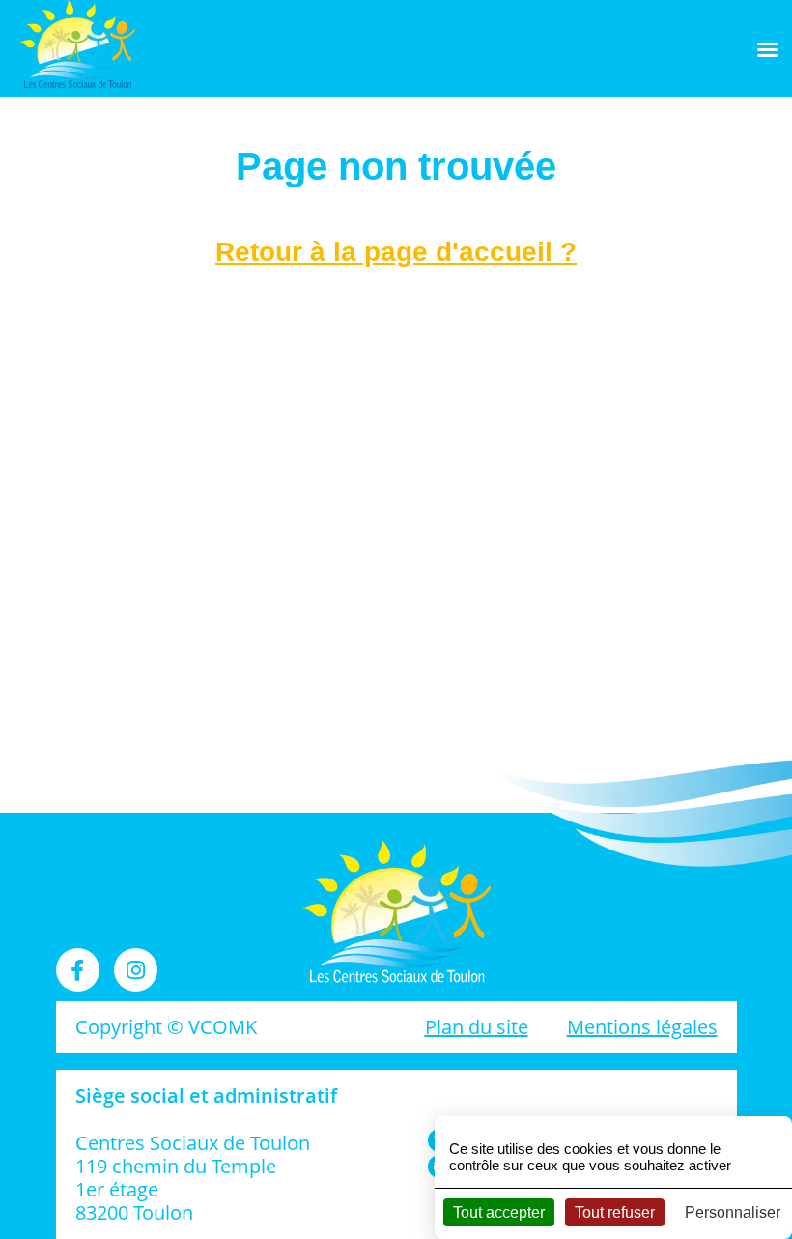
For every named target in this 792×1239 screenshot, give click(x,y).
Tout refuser (615, 1212)
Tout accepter (499, 1212)
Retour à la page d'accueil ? (396, 252)
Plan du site (476, 1027)
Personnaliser (732, 1212)
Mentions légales (642, 1027)
